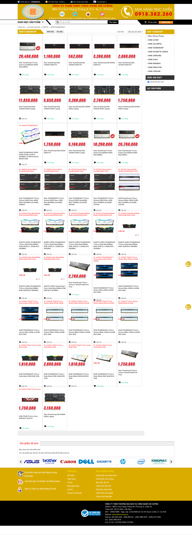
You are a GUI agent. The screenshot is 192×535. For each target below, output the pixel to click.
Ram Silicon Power (156, 36)
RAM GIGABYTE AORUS (158, 52)
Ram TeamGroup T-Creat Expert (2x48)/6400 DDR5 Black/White (28, 65)
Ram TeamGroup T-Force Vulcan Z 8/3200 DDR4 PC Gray (128, 373)
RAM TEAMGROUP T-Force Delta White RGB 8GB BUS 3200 (79, 376)
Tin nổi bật (101, 2)
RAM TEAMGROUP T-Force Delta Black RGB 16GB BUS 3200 (54, 376)
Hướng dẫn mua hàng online (106, 475)
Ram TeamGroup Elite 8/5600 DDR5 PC (104, 64)
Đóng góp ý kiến (73, 486)
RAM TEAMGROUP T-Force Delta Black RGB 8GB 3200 (29, 375)
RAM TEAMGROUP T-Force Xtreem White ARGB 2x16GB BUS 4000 (129, 332)
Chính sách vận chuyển (104, 493)
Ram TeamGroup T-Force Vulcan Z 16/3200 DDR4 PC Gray (79, 285)
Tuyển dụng (71, 479)
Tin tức (69, 482)
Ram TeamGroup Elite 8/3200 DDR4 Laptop (129, 108)
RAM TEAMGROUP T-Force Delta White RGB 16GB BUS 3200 (104, 376)
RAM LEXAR (153, 40)
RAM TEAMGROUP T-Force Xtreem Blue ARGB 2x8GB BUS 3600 (104, 290)
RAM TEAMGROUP (58, 27)
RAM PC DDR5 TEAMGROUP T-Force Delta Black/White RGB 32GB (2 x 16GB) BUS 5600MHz (79, 245)
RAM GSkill (153, 60)
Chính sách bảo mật (103, 486)
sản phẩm (152, 22)
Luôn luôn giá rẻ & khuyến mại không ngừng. (42, 481)
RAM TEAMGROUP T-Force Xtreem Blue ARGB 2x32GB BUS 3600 (29, 332)
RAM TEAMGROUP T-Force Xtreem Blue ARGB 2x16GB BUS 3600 (128, 288)
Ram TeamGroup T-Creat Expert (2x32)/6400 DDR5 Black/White (127, 153)
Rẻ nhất (60, 32)
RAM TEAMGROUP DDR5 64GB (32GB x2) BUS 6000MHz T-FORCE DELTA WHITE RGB (29, 156)
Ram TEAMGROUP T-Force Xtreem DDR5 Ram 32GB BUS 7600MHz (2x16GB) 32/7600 (104, 201)
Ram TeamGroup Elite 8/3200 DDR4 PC (54, 152)
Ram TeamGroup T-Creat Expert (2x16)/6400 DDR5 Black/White (103, 153)
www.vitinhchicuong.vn (120, 514)
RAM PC (45, 27)
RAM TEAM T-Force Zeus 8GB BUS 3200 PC (28, 417)
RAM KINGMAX (154, 63)
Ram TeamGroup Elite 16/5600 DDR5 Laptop (52, 108)
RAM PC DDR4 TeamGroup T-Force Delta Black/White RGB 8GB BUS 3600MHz (55, 288)
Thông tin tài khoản (74, 493)
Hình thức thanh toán (104, 489)
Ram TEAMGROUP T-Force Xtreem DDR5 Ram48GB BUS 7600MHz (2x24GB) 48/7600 (79, 201)
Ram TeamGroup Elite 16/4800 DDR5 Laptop (77, 152)
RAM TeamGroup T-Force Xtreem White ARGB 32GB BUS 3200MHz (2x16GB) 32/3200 (128, 201)
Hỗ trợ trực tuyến (56, 2)
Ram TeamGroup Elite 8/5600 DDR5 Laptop (79, 108)
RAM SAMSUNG (154, 56)
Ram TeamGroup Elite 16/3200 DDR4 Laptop (102, 108)
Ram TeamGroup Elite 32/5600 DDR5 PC (52, 64)
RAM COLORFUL (155, 44)
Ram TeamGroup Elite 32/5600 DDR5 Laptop (27, 108)
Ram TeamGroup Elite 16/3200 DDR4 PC (126, 64)
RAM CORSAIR (154, 71)
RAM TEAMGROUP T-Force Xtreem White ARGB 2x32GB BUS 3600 (104, 332)
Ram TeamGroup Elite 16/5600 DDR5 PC (77, 64)
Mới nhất (50, 32)
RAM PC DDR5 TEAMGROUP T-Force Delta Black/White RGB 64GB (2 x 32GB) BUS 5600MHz (30, 245)
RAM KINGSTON (155, 67)
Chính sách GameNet (104, 496)
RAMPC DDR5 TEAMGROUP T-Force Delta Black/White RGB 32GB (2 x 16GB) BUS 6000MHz (54, 245)
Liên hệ (70, 489)
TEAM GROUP (155, 82)
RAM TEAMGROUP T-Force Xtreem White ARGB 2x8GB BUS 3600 (54, 332)
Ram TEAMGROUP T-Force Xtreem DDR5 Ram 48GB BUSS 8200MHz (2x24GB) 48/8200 (29, 201)
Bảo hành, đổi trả (102, 482)
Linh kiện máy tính (33, 27)
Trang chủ (21, 27)
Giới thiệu (70, 475)
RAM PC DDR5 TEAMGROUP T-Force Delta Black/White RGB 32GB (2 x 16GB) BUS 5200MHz (104, 245)
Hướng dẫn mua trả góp (105, 479)
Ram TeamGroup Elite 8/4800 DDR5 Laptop (54, 415)
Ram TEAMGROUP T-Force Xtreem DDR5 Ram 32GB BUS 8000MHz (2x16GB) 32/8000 (54, 201)
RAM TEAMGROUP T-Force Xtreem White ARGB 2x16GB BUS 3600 (79, 332)
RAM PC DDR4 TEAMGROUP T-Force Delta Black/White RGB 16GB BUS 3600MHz (30, 288)
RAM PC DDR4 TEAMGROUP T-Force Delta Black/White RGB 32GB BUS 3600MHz (129, 244)
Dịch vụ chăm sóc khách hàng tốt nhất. (40, 489)
